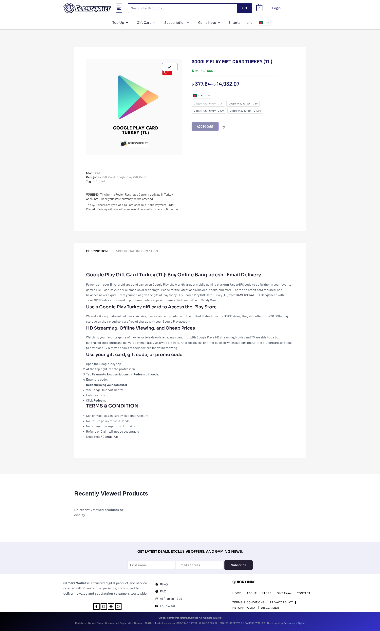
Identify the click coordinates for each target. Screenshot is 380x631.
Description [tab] (97, 251)
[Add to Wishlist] (223, 127)
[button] (119, 8)
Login (276, 8)
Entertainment (240, 23)
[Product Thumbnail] (170, 67)
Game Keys (207, 23)
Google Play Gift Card (131, 177)
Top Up (118, 23)
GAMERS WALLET (248, 295)
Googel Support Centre (108, 390)
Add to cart (205, 126)
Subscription (174, 23)
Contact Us (110, 436)
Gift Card (144, 23)
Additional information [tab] (137, 251)
